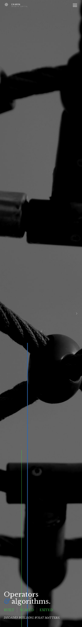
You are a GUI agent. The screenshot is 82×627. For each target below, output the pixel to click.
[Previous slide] (5, 313)
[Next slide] (76, 313)
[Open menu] (75, 5)
